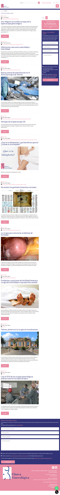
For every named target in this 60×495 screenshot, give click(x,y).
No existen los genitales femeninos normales (18, 187)
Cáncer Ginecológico (6, 118)
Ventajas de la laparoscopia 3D (13, 121)
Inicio (2, 10)
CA (58, 2)
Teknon (17, 18)
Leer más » (5, 36)
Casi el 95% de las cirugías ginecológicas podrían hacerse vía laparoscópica (17, 377)
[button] (56, 488)
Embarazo (7, 44)
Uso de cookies (54, 487)
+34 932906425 (19, 425)
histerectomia (25, 118)
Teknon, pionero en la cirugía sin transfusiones (19, 329)
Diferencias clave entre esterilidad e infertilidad (15, 48)
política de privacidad (51, 75)
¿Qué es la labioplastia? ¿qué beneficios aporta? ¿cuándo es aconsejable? (20, 143)
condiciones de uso (14, 455)
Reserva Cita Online (46, 2)
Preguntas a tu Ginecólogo (28, 139)
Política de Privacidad (38, 458)
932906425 (51, 24)
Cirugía (3, 18)
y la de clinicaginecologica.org (50, 76)
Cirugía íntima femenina (10, 139)
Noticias (15, 69)
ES (53, 2)
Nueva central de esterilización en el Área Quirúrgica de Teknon (15, 73)
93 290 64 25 (54, 478)
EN (56, 2)
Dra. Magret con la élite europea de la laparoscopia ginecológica (16, 22)
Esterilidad (13, 18)
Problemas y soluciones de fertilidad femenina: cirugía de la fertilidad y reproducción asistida (19, 281)
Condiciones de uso (48, 458)
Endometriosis (8, 18)
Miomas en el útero (13, 230)
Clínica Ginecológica (9, 69)
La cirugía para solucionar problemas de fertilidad (17, 234)
